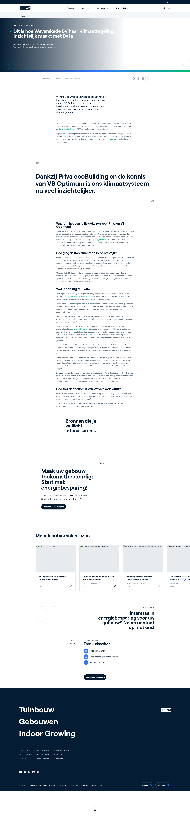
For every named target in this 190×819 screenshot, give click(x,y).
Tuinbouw (70, 8)
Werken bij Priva (26, 754)
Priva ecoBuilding (66, 129)
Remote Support (96, 785)
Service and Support (63, 750)
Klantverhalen (43, 754)
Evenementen (43, 759)
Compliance (84, 785)
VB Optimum (108, 139)
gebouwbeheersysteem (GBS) (79, 296)
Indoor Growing (103, 8)
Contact (24, 16)
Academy (58, 759)
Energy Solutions (122, 8)
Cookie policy (73, 785)
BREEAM (91, 335)
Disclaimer (52, 785)
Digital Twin (101, 240)
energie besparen (81, 329)
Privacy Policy (62, 785)
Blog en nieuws (43, 750)
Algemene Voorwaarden (38, 785)
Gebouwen (86, 8)
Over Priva (23, 750)
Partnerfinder (60, 754)
